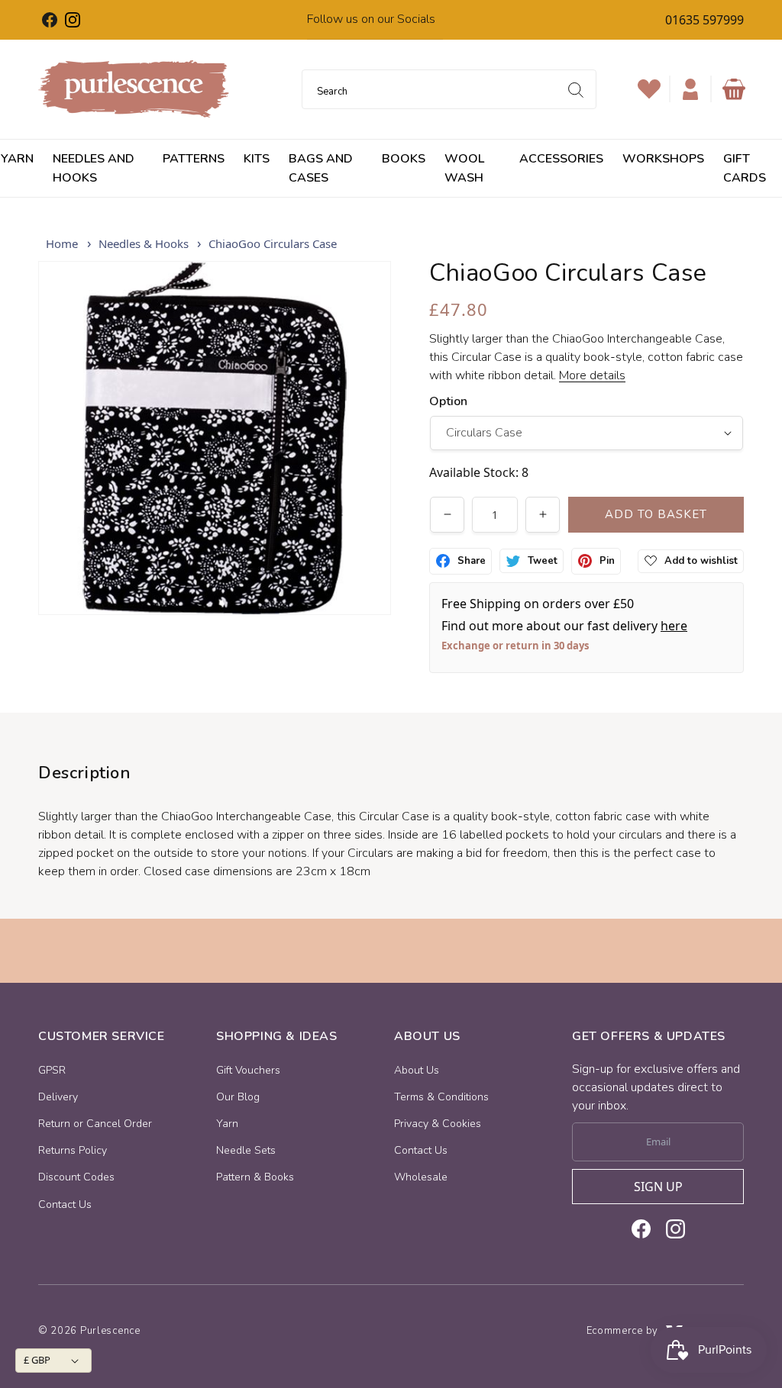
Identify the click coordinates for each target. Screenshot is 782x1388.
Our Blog (238, 1097)
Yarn (227, 1123)
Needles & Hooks (144, 243)
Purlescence (110, 1331)
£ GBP (37, 1360)
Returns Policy (72, 1150)
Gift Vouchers (248, 1070)
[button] (734, 89)
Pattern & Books (255, 1177)
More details (592, 375)
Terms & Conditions (441, 1097)
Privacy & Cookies (437, 1123)
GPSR (52, 1070)
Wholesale (421, 1177)
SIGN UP (658, 1186)
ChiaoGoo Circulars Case (272, 243)
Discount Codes (76, 1177)
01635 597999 (704, 19)
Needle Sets (246, 1150)
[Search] (576, 90)
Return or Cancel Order (95, 1123)
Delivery (58, 1097)
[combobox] (449, 89)
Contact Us (65, 1204)
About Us (416, 1070)
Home (62, 243)
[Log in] (690, 89)
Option (448, 401)
